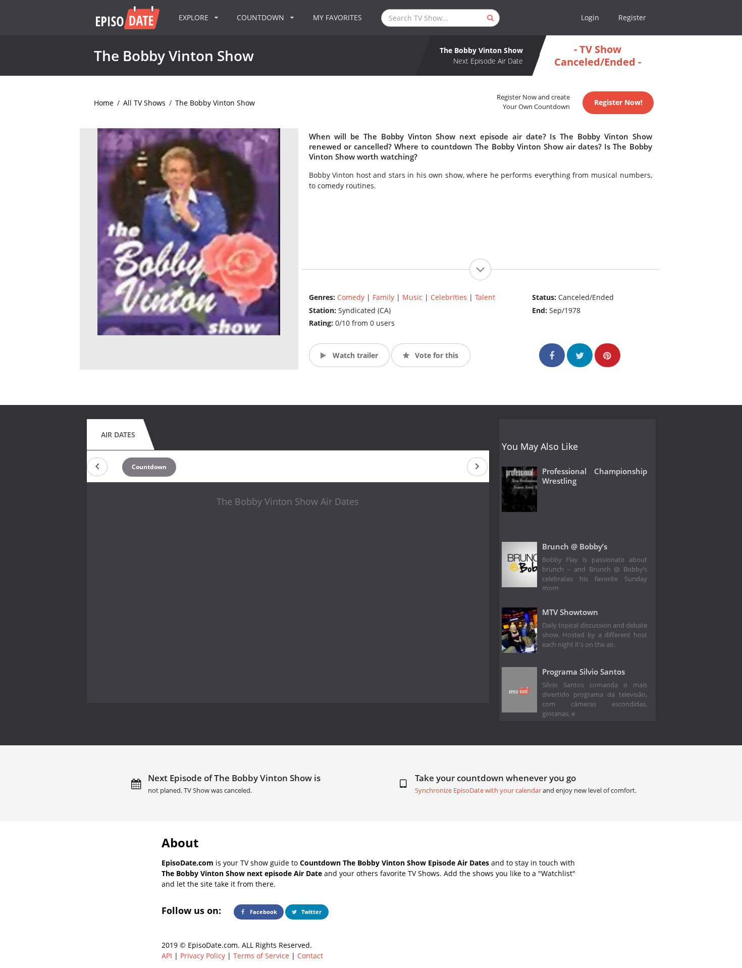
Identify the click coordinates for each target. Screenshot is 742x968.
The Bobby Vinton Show (215, 103)
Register (632, 17)
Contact (310, 955)
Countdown (149, 467)
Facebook (262, 911)
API (167, 955)
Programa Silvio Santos (583, 672)
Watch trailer (354, 355)
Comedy (350, 297)
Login (590, 17)
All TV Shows (144, 103)
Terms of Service (261, 955)
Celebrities (449, 297)
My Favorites (337, 17)
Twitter (311, 911)
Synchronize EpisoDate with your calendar (478, 790)
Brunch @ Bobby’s (574, 546)
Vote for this (435, 355)
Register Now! (618, 102)
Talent (485, 297)
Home (104, 103)
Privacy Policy (202, 955)
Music (412, 297)
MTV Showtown (570, 612)
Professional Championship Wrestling (595, 476)
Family (383, 297)
